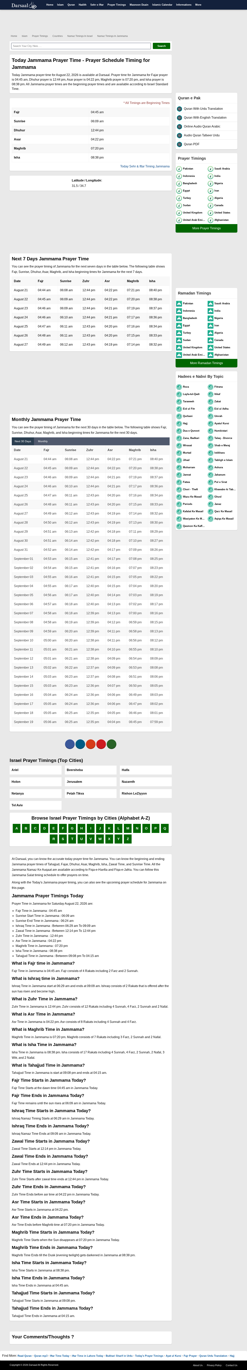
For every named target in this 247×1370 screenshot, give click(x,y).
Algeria (218, 198)
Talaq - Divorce (223, 438)
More (198, 4)
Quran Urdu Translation (213, 1355)
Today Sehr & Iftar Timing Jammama (145, 166)
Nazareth (128, 781)
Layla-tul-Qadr (191, 394)
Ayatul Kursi (221, 423)
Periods (187, 504)
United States (222, 212)
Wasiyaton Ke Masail (194, 518)
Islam (60, 4)
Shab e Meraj (222, 445)
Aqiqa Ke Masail (224, 518)
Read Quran (25, 1355)
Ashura (218, 467)
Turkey (187, 198)
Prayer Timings (116, 4)
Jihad (186, 460)
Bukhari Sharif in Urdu (119, 1355)
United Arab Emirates (194, 219)
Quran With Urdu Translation (203, 108)
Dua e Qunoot (191, 430)
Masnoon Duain (139, 4)
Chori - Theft (190, 489)
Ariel (15, 770)
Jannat (187, 474)
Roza (186, 386)
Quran (71, 4)
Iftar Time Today (59, 1355)
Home (49, 4)
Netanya (18, 793)
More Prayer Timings (206, 228)
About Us (198, 1365)
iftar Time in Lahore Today (87, 1355)
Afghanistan (221, 219)
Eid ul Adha (221, 408)
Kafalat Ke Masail (193, 511)
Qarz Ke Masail (223, 511)
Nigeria (218, 183)
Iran (216, 190)
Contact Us (231, 1365)
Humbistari (221, 430)
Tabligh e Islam (223, 460)
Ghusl (218, 496)
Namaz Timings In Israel (80, 36)
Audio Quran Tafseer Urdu (202, 135)
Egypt (186, 190)
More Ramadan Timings (206, 363)
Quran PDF (192, 144)
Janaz (217, 504)
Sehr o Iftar (97, 4)
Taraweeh (188, 401)
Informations (183, 4)
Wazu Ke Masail (192, 496)
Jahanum (219, 474)
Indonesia (189, 176)
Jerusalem (74, 781)
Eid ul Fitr (189, 408)
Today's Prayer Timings (149, 1355)
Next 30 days (23, 441)
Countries (57, 36)
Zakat (217, 401)
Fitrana (218, 386)
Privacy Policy (214, 1365)
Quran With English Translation (205, 117)
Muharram (189, 467)
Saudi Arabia (222, 168)
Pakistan (188, 168)
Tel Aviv (17, 805)
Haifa (125, 770)
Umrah (218, 416)
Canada (218, 205)
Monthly (43, 441)
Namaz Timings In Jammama (112, 36)
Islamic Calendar (162, 4)
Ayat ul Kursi (173, 1355)
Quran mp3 (40, 1355)
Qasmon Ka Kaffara (194, 526)
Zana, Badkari (191, 438)
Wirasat (187, 445)
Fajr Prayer (190, 1355)
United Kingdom (192, 212)
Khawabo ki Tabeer (225, 489)
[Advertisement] (123, 21)
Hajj (185, 423)
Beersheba (75, 770)
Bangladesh (190, 183)
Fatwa (186, 482)
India (217, 176)
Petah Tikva (75, 793)
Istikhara (219, 452)
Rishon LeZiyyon (134, 793)
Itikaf (217, 394)
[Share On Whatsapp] (111, 744)
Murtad (187, 452)
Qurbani (188, 416)
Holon (16, 781)
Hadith (82, 4)
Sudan (187, 205)
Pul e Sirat (220, 482)
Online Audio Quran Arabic (202, 126)
